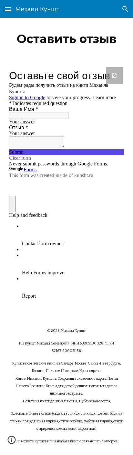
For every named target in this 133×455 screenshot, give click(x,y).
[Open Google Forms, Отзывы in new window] (114, 75)
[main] (66, 39)
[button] (7, 9)
